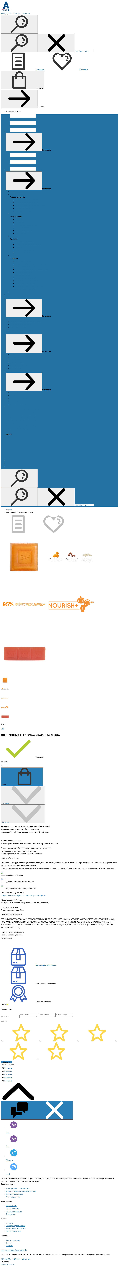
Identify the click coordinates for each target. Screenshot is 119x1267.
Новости (13, 292)
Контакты (9, 466)
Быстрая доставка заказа (46, 965)
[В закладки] (53, 532)
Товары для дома (17, 194)
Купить (4, 784)
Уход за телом (15, 214)
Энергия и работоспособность (26, 289)
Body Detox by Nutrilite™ (23, 261)
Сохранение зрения (22, 275)
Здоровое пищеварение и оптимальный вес (32, 269)
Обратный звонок (23, 14)
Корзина (40, 88)
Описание (5, 803)
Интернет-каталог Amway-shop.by (14, 1250)
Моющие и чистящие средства (27, 203)
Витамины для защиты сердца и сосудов (30, 264)
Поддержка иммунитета (24, 272)
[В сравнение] (18, 532)
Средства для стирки (23, 211)
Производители (12, 458)
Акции (12, 191)
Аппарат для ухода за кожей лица (28, 244)
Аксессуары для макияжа (25, 242)
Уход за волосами (22, 228)
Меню (42, 131)
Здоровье (14, 255)
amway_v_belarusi (8, 1264)
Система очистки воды (23, 208)
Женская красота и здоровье (26, 267)
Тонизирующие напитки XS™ (26, 278)
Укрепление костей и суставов (26, 281)
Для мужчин (20, 222)
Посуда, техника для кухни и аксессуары (30, 205)
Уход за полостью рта (23, 230)
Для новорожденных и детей (26, 225)
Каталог (43, 170)
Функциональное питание (25, 283)
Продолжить (6, 1062)
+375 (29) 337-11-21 (8, 14)
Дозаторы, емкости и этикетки (26, 200)
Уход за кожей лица (22, 253)
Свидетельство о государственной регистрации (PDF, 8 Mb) (23, 896)
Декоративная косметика (25, 250)
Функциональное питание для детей (29, 286)
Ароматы (18, 219)
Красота (13, 236)
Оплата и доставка (13, 460)
